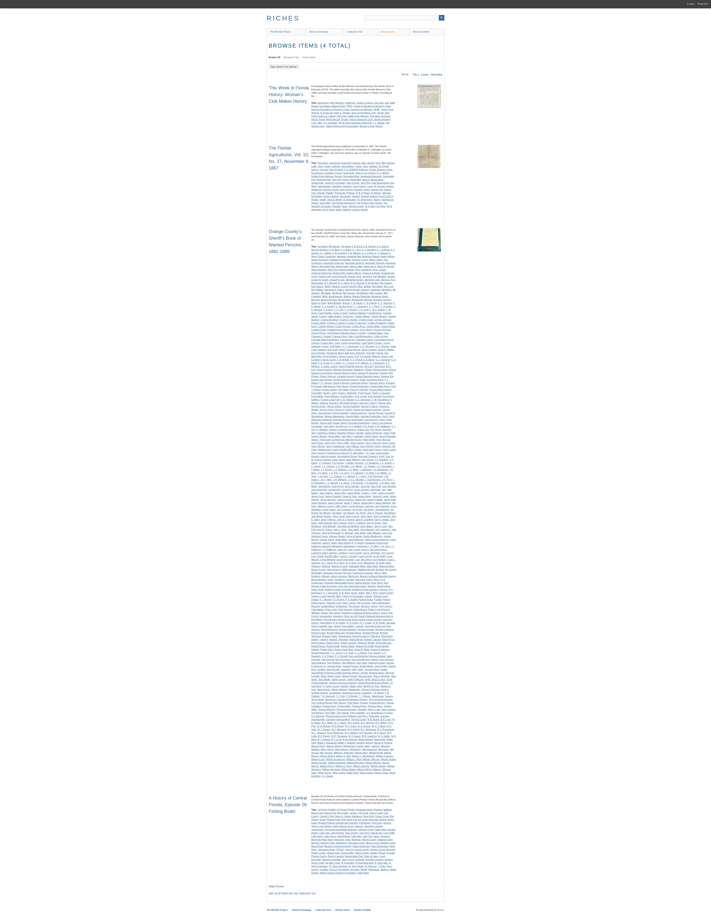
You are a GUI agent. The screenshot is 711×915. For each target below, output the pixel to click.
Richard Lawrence (384, 629)
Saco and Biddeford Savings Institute (366, 656)
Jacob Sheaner (361, 489)
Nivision (372, 586)
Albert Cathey (376, 260)
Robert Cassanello (331, 859)
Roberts (315, 649)
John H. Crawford (364, 519)
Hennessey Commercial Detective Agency (341, 439)
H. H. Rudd (368, 426)
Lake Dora (364, 833)
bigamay (365, 290)
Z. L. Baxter (327, 776)
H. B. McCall (326, 113)
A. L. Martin (325, 253)
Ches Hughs (366, 330)
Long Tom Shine (363, 559)
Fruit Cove (377, 823)
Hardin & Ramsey (374, 433)
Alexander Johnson (375, 263)
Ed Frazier (380, 366)
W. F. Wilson (381, 723)
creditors (373, 166)
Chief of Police (318, 333)
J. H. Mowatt (357, 473)
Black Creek (317, 813)
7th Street (346, 246)
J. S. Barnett (332, 483)
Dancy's (339, 816)
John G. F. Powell (345, 519)
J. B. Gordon (338, 463)
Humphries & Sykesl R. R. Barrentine (345, 453)
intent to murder (328, 456)
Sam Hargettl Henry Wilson (364, 659)
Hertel (377, 446)
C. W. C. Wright (377, 310)
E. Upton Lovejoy (329, 366)
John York (387, 533)
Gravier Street (340, 423)
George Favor (326, 409)
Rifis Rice (375, 636)
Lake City (342, 549)
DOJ (357, 356)
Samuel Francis (350, 666)
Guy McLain (342, 426)
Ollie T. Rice (372, 593)
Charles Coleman (349, 320)
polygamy (338, 616)
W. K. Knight (353, 729)
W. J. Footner (324, 729)
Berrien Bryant (352, 290)
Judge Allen (341, 539)
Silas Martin (324, 679)
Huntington (355, 179)
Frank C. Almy (330, 393)
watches (347, 209)
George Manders (340, 413)
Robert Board (356, 639)
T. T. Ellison (364, 696)
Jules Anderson (356, 539)
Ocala (367, 189)
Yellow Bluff (363, 873)
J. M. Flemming (375, 476)
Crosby (325, 346)
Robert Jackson (349, 643)
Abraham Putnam (371, 256)
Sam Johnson (386, 659)
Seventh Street (371, 669)
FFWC (349, 106)
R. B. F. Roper (363, 193)
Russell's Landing (374, 859)
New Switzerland (379, 846)
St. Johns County (331, 686)
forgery (333, 389)
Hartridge (358, 436)
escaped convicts (346, 376)
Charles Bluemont (330, 320)
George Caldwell (351, 406)
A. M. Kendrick (339, 253)
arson (359, 276)
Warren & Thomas (383, 743)
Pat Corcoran (363, 603)
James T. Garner (352, 503)
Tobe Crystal (374, 709)
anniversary (323, 103)
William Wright (364, 769)
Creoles (378, 343)
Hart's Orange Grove (343, 826)
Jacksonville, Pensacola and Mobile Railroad (334, 829)
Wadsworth (379, 739)
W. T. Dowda (323, 739)
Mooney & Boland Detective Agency (378, 576)
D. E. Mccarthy (367, 346)
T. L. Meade (379, 123)
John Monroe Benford (348, 526)
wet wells (354, 869)
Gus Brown (316, 426)
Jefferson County (325, 506)
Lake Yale (368, 836)
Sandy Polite (380, 666)
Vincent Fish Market (339, 869)
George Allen (384, 403)
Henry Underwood (335, 446)
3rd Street (322, 246)
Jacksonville (317, 183)
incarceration (382, 453)
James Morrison (328, 499)
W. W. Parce (329, 209)
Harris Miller (334, 436)
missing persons (339, 576)
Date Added (436, 74)
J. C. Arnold (385, 463)
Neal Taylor (377, 583)
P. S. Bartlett (352, 599)
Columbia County (364, 339)
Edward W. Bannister (368, 373)
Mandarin (339, 839)
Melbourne (316, 189)
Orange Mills (347, 853)
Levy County (387, 553)
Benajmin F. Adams (334, 290)
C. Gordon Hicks (344, 306)
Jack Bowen (324, 486)
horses (345, 179)
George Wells (352, 416)
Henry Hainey (357, 443)
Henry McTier (318, 446)
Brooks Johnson (329, 300)
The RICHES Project (280, 32)
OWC (320, 123)
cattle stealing (335, 316)
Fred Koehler (346, 396)
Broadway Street (379, 296)
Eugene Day (387, 376)
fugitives (315, 399)
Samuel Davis (334, 666)
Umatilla (324, 869)
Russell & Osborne (380, 649)
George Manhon (359, 413)
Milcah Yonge (318, 119)
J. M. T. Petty (325, 479)
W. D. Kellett (353, 723)
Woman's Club (367, 126)
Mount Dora (317, 846)
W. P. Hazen (380, 733)
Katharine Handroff (320, 546)
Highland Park (323, 179)
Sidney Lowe (334, 676)
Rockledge (316, 196)
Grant (382, 419)
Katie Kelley (381, 829)
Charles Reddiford (376, 323)
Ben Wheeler (337, 103)
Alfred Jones (370, 266)
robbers (315, 639)
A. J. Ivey (356, 250)
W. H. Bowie (338, 726)
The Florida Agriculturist (343, 203)
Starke (377, 199)
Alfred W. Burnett (385, 266)
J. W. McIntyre (371, 483)
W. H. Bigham (324, 726)
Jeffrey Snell (341, 506)
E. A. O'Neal (356, 359)
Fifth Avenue (329, 386)
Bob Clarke (342, 813)
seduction (346, 669)
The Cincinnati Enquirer (381, 699)
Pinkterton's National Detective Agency (360, 613)
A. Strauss (383, 253)
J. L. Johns (361, 476)
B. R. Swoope (357, 283)
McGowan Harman (332, 573)
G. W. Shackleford (380, 399)
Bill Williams (362, 293)
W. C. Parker (340, 723)
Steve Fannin (323, 689)
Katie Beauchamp (380, 183)
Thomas (364, 703)
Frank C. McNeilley (347, 393)
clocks (327, 166)
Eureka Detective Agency (346, 379)
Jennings (369, 506)
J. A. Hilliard (325, 463)
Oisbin (361, 593)
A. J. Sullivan (383, 250)
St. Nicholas (371, 866)
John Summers (382, 529)
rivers (382, 856)
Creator (425, 74)
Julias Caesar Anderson (377, 539)
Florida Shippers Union (380, 169)
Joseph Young (327, 539)
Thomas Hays (329, 706)
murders (350, 579)
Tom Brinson (317, 713)
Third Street (353, 703)
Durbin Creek (382, 816)
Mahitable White (357, 566)
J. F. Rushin (326, 469)
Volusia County (356, 206)
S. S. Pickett (328, 656)
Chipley (362, 333)
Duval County (329, 359)
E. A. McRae (343, 359)
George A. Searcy (368, 403)
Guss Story (328, 426)
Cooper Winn (327, 343)
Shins (323, 676)
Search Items (309, 57)
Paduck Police (366, 599)
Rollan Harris (327, 649)
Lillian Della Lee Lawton (323, 116)
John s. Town (340, 529)
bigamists (375, 290)
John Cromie (352, 183)
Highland (386, 446)
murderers (340, 579)
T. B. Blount (378, 693)
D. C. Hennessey (350, 346)
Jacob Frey (347, 489)
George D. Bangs (369, 406)
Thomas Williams (326, 709)
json (296, 893)
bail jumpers (386, 283)
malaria (389, 186)
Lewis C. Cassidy (348, 556)
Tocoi (389, 866)
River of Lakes (371, 856)
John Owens (366, 526)
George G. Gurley (343, 409)
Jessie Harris (329, 509)
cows (365, 166)
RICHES (283, 18)
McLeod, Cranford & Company (358, 573)
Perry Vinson (385, 606)
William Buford (327, 756)
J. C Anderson (372, 463)
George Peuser (375, 413)
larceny (365, 549)
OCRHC (340, 849)
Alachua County (360, 260)
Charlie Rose (358, 326)
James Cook (317, 496)
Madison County (340, 566)
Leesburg (347, 186)
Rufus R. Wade (362, 649)
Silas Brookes (365, 676)
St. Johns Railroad (338, 866)
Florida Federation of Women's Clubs (372, 106)
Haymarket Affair (351, 176)
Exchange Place (375, 379)
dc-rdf (278, 893)
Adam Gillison (387, 256)
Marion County (318, 569)
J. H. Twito (369, 473)
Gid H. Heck (388, 416)
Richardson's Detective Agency (354, 636)
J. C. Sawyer (328, 466)
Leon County (359, 186)
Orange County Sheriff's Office (326, 596)
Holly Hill (336, 179)
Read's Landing (336, 856)
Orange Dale (333, 853)
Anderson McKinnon (321, 273)
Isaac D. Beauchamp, (373, 179)
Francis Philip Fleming (380, 389)
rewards (360, 626)
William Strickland (331, 769)
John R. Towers (324, 529)
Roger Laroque (331, 196)
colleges (336, 166)
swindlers (366, 693)
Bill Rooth (337, 293)
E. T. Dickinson (377, 363)
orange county (386, 593)
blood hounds (336, 296)
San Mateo (345, 196)
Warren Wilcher (334, 746)
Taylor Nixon (317, 699)
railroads (386, 193)
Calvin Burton (325, 313)
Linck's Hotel (379, 556)
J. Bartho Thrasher (354, 463)
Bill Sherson (349, 293)
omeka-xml (304, 893)
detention (360, 353)
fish (355, 819)
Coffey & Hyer (381, 336)
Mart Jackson (334, 569)
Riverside (316, 859)
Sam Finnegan (342, 659)
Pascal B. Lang (333, 603)
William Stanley (378, 766)
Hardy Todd (389, 433)
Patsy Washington (381, 603)
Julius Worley (344, 543)
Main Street (372, 566)
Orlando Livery (380, 596)
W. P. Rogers (324, 736)
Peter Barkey (317, 609)
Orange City (377, 189)
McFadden (316, 573)
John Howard (325, 523)
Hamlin (338, 176)
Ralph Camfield (319, 626)
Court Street (367, 343)
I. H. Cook (370, 453)
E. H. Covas (324, 363)
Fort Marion (364, 823)
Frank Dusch (364, 393)
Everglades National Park (332, 106)
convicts (315, 343)
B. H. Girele (344, 283)
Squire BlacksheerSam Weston (373, 683)
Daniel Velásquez (353, 816)
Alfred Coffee (356, 266)
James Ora (360, 499)
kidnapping (349, 546)
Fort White (343, 389)
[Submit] (441, 18)
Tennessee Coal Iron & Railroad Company (346, 699)
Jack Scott (376, 486)
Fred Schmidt (374, 396)
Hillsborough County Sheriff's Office (335, 449)
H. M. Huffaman (382, 426)
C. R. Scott (363, 310)
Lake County (354, 549)
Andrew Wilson (353, 273)
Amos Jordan (379, 270)
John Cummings (382, 516)
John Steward (367, 529)
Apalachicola (387, 273)
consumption (347, 166)
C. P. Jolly (338, 310)
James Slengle (335, 503)
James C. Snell (369, 493)
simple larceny (338, 679)
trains (345, 206)
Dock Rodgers (330, 356)
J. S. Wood (344, 483)
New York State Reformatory (352, 586)
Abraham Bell (354, 256)
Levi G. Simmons (371, 553)
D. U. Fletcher (382, 346)
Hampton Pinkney (346, 433)
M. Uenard (379, 186)
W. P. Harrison (366, 733)
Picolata (391, 853)
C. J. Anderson (360, 306)
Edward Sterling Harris (345, 373)
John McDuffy (329, 526)
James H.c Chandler (335, 183)
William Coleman (384, 756)
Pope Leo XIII (350, 616)
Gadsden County (333, 173)
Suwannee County (351, 693)
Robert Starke (348, 646)
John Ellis (365, 183)
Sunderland (335, 693)
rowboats (359, 859)
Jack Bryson (338, 486)
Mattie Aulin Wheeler (358, 116)
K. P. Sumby (358, 543)
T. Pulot (381, 866)
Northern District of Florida (338, 589)
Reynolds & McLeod (375, 626)
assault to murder (320, 280)
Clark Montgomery (363, 336)
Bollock (347, 296)
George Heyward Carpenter (367, 409)
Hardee (360, 433)
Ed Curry (369, 366)
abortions (341, 256)
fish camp (363, 819)
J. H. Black (322, 473)
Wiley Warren (341, 749)
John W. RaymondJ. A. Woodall (337, 533)
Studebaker (354, 689)
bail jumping (317, 286)
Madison (326, 566)
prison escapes (374, 619)
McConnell (390, 569)
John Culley (366, 516)
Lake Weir (356, 836)
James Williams (383, 503)
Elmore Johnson (328, 376)
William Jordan (388, 759)
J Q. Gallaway (381, 459)
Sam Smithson (318, 663)
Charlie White (373, 326)
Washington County (353, 746)
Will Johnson (326, 753)
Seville (322, 199)
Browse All (274, 57)
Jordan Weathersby (373, 536)
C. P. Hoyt (328, 310)
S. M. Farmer (374, 653)
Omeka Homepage (318, 32)
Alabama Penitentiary (340, 260)
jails (384, 489)
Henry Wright (366, 446)
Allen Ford (333, 270)
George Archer (318, 406)
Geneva (387, 823)
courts (358, 166)
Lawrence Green (319, 553)
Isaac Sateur (338, 459)
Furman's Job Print (330, 399)
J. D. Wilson (356, 466)
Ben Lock (388, 286)
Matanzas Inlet (385, 839)
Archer (314, 276)
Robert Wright (382, 646)
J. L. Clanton (335, 476)
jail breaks (375, 489)
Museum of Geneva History (337, 846)
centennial (350, 103)
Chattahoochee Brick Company (343, 330)
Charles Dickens (364, 103)
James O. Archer (345, 499)
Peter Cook (331, 609)
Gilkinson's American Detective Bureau (330, 419)
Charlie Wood (388, 326)
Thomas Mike (344, 706)
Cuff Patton (335, 346)
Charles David (366, 320)
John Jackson (340, 523)
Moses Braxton (318, 579)
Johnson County (319, 536)
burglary (387, 300)
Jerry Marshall (382, 506)
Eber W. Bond (336, 169)
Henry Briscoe (383, 439)
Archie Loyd (325, 276)
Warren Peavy (318, 746)
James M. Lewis (381, 496)
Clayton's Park (327, 816)
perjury (374, 606)
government (357, 419)
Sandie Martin (366, 666)
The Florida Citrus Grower (369, 203)
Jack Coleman (352, 486)
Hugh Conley (389, 449)
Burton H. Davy (318, 303)
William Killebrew (337, 763)
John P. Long (380, 526)
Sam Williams (348, 663)
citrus (320, 166)
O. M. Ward (344, 593)
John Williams (374, 533)
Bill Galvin (386, 290)
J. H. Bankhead (380, 469)
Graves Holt (326, 423)
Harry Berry (347, 436)
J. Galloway (365, 469)
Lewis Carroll (365, 556)
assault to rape (337, 280)
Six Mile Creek (332, 863)
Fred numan (361, 396)
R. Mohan (376, 193)
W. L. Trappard (318, 733)
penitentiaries (328, 606)
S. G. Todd (348, 653)
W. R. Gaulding (369, 736)
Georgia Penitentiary (370, 416)
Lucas (370, 186)
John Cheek (339, 516)
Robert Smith (333, 646)
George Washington (334, 416)
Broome (368, 300)
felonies (374, 383)
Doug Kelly (368, 816)
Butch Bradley (335, 303)
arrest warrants (339, 276)
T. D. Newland (328, 696)
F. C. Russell (325, 383)
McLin (378, 573)
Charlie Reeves (343, 326)
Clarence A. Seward (321, 336)
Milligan (326, 576)
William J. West (353, 759)
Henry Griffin (343, 443)
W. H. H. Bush (378, 726)
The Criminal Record (321, 703)
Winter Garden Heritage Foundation (338, 873)
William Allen (361, 753)
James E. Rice (350, 496)
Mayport (315, 843)
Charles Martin (318, 323)
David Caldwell (369, 349)
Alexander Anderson (333, 263)
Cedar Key (348, 316)
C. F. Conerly (328, 306)
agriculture (323, 163)
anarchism (334, 163)
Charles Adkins (362, 316)
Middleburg (341, 843)
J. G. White (353, 469)
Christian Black (375, 333)
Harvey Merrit (371, 436)
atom (271, 893)
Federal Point (333, 819)
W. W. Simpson (350, 739)
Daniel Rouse (353, 349)
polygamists (326, 616)
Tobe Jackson (388, 709)
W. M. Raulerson (335, 733)
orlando (321, 193)
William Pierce (327, 766)
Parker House (318, 603)
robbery (324, 639)
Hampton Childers (327, 433)
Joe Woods (348, 513)
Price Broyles (330, 619)
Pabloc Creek (361, 853)
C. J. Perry (374, 306)
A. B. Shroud (369, 246)
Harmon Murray (319, 436)
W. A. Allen (370, 206)
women (379, 126)
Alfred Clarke (342, 266)
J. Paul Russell (372, 479)
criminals (315, 346)
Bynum (346, 303)
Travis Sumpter (357, 713)
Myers (376, 579)
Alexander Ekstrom (354, 263)
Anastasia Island (364, 809)
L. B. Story (373, 546)
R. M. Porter (379, 623)
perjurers (365, 606)
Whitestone (374, 869)
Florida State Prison (380, 386)
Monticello (353, 576)
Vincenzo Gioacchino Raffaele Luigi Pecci (346, 716)
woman (356, 209)
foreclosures (317, 173)
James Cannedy (386, 493)
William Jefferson (371, 759)
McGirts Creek (328, 843)
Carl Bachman (374, 313)
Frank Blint (316, 393)
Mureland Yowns (364, 579)
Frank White (317, 396)
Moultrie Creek (387, 843)
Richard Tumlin (329, 636)
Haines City (363, 429)
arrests (351, 276)
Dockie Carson (345, 356)
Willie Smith (352, 773)
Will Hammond (369, 749)
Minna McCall (333, 119)
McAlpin (380, 569)
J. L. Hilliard (349, 476)
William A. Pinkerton (344, 753)
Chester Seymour (382, 330)
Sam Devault (327, 659)
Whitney (385, 869)
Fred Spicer (388, 396)
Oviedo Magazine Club (361, 119)
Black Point (330, 813)
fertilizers (363, 169)
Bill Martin (326, 293)
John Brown (389, 513)
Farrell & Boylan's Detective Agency (351, 383)
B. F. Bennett (330, 283)
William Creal (318, 759)
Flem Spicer (342, 386)
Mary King (342, 116)
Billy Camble (376, 293)
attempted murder (354, 280)
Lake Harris (317, 836)
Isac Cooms (367, 459)
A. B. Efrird (356, 246)
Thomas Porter (359, 706)
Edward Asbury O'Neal (384, 369)
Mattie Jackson (349, 569)
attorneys (385, 280)
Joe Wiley (337, 513)
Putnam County (319, 856)
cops (337, 343)
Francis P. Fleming (359, 389)
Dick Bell (370, 353)
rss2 (313, 893)
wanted (360, 743)
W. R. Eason (354, 736)
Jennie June (383, 113)
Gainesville (348, 173)
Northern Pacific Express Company (369, 589)
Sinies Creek (317, 863)
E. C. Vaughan (383, 359)
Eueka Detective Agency (368, 376)
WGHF (363, 869)
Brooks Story (344, 300)
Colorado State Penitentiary (325, 339)
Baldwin (387, 809)
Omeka (440, 910)
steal (359, 686)
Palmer (386, 599)
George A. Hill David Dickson (343, 403)
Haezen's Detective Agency (342, 429)
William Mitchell (373, 763)
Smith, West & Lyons (375, 679)
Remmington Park (354, 856)
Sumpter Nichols (319, 693)
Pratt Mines (317, 619)
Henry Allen (369, 439)
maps (348, 839)
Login (691, 3)
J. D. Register (342, 466)
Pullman (350, 193)
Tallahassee (387, 199)
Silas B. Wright (334, 199)
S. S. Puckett (341, 656)
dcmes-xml (287, 893)
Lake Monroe (343, 836)
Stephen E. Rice (371, 686)
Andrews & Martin (371, 273)
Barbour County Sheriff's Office (347, 286)
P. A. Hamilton (330, 123)
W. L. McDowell (368, 729)
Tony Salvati (342, 713)
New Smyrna (346, 189)
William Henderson (335, 759)
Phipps (324, 613)
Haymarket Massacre (371, 176)
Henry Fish (330, 443)
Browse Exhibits (421, 32)
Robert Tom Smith (365, 646)
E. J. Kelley (336, 363)
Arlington (377, 809)
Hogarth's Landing (373, 826)
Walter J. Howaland (327, 743)
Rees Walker (348, 626)
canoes (353, 813)
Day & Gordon (318, 353)
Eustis (363, 379)
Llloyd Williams (327, 559)
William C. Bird (343, 756)
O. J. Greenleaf (330, 593)
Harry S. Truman (342, 113)
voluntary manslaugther (338, 719)
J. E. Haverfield (384, 466)
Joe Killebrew (382, 509)
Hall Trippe (375, 429)
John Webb (360, 533)
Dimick (379, 353)
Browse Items (387, 32)
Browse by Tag (291, 57)
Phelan (381, 853)
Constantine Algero (383, 339)
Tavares (389, 696)
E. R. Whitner (362, 363)
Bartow (370, 163)
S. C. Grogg (336, 653)
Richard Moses (353, 633)
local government (345, 559)
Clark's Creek (376, 813)
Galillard (323, 403)
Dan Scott (332, 349)
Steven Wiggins (339, 689)
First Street (346, 819)
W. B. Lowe (385, 719)
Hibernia (359, 826)
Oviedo (344, 119)
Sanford (356, 196)
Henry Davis (317, 443)
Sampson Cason (376, 663)
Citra (386, 333)
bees (377, 163)
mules (330, 579)
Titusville (336, 206)
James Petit (389, 499)
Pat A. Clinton (349, 603)
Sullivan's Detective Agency (375, 689)
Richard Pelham (371, 633)
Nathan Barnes (362, 583)
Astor (363, 163)
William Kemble (319, 763)
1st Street (322, 809)
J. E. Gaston (369, 466)
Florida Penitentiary (359, 386)
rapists (337, 626)
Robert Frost (388, 639)
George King (324, 413)
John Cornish (352, 516)
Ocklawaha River (326, 849)
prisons (315, 623)
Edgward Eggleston (343, 369)
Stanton (344, 686)
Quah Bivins (326, 623)
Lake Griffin (389, 833)
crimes (386, 343)
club (387, 103)
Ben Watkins (317, 290)
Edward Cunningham (322, 373)
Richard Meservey (336, 633)
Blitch (325, 296)
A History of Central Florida (341, 809)
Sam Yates (361, 663)
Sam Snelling (334, 663)
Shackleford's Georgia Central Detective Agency (335, 673)
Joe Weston (325, 513)
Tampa (314, 203)
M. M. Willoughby (366, 563)
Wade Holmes (365, 739)
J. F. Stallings (340, 469)
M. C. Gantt (327, 563)
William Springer (361, 766)
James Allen (340, 493)
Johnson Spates (337, 536)
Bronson (315, 300)
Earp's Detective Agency (351, 366)
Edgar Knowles (324, 369)
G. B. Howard (347, 399)
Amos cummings (363, 270)
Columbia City (347, 339)
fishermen (374, 819)
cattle (314, 166)
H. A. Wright (383, 173)
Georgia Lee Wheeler (361, 109)
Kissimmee (361, 546)
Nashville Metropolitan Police (339, 583)
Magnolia (316, 839)
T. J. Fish (340, 696)
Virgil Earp (374, 716)
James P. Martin (375, 499)
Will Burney (355, 749)
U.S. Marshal (317, 716)
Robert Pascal (318, 646)
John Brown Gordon (321, 516)
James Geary (364, 496)
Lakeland (336, 186)
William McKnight (355, 763)
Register (702, 3)
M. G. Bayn (339, 563)
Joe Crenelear (344, 509)
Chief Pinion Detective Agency (342, 333)
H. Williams (322, 429)
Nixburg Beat (383, 586)
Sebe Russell (333, 669)
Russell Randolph (320, 653)
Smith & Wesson (355, 679)
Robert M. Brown (366, 643)
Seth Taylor (357, 669)
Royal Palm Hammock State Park (355, 123)
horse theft (368, 449)
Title (415, 74)
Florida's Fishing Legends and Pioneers (338, 823)
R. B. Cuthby (339, 623)
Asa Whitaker (379, 276)
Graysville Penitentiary (359, 423)
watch (339, 209)
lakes (376, 836)
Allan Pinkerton (319, 270)
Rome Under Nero (344, 649)
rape (330, 626)
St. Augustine (349, 199)
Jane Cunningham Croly (363, 113)
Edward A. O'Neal (363, 369)
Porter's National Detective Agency (375, 616)
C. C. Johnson (385, 303)
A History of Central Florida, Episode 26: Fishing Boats (288, 804)
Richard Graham (366, 629)
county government (350, 343)
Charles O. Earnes (336, 323)
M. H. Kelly (351, 563)
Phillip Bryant (360, 609)
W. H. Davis (350, 726)
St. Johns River (365, 199)
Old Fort (349, 849)
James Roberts (318, 503)
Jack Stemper (389, 486)
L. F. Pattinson (329, 549)
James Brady (353, 493)
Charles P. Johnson (356, 323)
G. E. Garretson (362, 399)
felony (382, 383)
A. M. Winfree (354, 253)
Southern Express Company (343, 683)
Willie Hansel (324, 773)
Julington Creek (366, 829)
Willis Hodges (366, 773)
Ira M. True (384, 456)
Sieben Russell (349, 676)
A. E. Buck (335, 250)
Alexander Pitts (327, 266)
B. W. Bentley (372, 283)
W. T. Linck (336, 739)
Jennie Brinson (356, 506)
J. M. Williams (339, 479)
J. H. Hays (344, 473)
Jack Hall (365, 486)
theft (335, 703)
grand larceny (371, 419)
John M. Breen (373, 523)
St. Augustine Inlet (364, 863)
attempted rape (372, 280)
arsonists (367, 276)
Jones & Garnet (354, 536)
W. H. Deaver (364, 726)
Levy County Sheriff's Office (325, 556)
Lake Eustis (376, 833)
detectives (350, 353)
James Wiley (367, 503)
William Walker (348, 769)
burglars (377, 300)
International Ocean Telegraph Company (357, 456)
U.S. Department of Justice (379, 713)
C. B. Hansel (370, 303)
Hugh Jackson (318, 453)
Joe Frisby (357, 509)
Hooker (358, 449)
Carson (323, 316)
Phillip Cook (374, 609)
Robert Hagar (318, 643)
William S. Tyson (343, 766)
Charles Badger (379, 316)
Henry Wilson (352, 446)
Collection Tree (354, 32)
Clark (350, 336)
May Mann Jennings (380, 116)
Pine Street (334, 613)
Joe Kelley (369, 509)
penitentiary (342, 606)
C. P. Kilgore (351, 310)
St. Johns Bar (381, 863)
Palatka (329, 193)
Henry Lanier (388, 443)
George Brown (334, 406)
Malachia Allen (386, 566)
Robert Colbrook (372, 639)
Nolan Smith (317, 589)
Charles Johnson (382, 320)
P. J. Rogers (339, 599)
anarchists (346, 163)
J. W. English (357, 483)
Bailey (328, 286)
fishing (383, 819)
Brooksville (357, 300)
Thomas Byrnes (377, 703)
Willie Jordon (339, 773)
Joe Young (360, 513)
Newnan (358, 189)
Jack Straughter (319, 489)
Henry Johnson (373, 443)
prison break (344, 619)
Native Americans (361, 846)
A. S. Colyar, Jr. (369, 253)
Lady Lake (324, 833)
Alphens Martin (346, 270)
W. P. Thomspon (339, 736)
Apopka (356, 163)
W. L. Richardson (385, 729)
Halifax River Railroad (322, 176)
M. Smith (380, 563)
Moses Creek (372, 843)
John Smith (353, 529)
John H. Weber (381, 519)
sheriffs (364, 673)
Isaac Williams (353, 459)
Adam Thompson (319, 260)
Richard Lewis (318, 633)
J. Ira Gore (323, 476)
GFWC (376, 109)
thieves (342, 703)
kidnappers (337, 546)
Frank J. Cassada (381, 393)
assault (391, 276)
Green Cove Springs (365, 173)
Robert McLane (383, 643)
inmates (315, 456)
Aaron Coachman (327, 256)
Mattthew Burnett (366, 569)
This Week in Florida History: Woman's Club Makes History (289, 94)
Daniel (341, 349)
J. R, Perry (386, 479)
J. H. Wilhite (381, 473)
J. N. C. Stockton (356, 479)
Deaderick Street (335, 353)
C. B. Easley (357, 303)
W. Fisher (381, 206)
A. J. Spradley (369, 250)
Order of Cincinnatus (353, 596)
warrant (369, 743)
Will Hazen (383, 749)
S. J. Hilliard (361, 653)
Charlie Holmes (326, 326)
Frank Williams (331, 396)
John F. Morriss (328, 519)
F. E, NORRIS (351, 169)
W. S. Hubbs (384, 736)
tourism (315, 869)
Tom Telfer (330, 713)
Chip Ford (363, 813)
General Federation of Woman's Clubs (330, 109)
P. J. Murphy (326, 599)
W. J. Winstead (339, 729)
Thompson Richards (346, 709)
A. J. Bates (346, 250)
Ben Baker (377, 286)
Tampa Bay (325, 203)
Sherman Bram (376, 673)
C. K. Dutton (387, 306)
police (384, 613)
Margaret (356, 839)
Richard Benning (329, 629)
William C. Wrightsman (363, 756)
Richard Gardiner (347, 629)
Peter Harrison (345, 609)
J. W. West (384, 483)
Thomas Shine (375, 706)
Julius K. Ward (329, 543)
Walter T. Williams (347, 743)
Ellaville (384, 373)
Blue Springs (388, 163)
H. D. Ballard (355, 426)
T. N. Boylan (352, 696)
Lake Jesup (330, 836)
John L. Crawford (356, 523)
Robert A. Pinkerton (338, 639)
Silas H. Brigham (381, 676)
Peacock (315, 606)
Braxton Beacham (361, 296)
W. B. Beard (373, 719)
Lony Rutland (379, 559)
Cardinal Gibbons (357, 313)
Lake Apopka (324, 186)
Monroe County (331, 189)
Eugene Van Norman (321, 379)
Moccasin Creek (356, 843)
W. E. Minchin (367, 723)
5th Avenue (334, 246)
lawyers (333, 553)
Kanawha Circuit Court (376, 543)
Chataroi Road (318, 330)
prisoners (387, 619)
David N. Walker (386, 349)
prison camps (358, 619)
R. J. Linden (366, 623)
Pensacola (340, 193)
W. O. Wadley (351, 733)
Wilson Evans (381, 773)
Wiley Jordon (327, 749)
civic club (378, 103)
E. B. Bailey (369, 359)
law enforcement (378, 549)
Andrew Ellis (339, 273)
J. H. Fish (333, 473)
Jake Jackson (326, 493)
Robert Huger (333, 643)
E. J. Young (348, 363)
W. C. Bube (327, 723)
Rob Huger (387, 636)
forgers (325, 389)
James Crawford (333, 496)
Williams (377, 769)
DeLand (324, 169)
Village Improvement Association (342, 126)
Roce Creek (348, 859)
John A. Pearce (374, 513)
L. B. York (384, 546)
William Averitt (376, 753)
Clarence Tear (339, 336)
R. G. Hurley (353, 623)
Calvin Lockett (340, 313)
